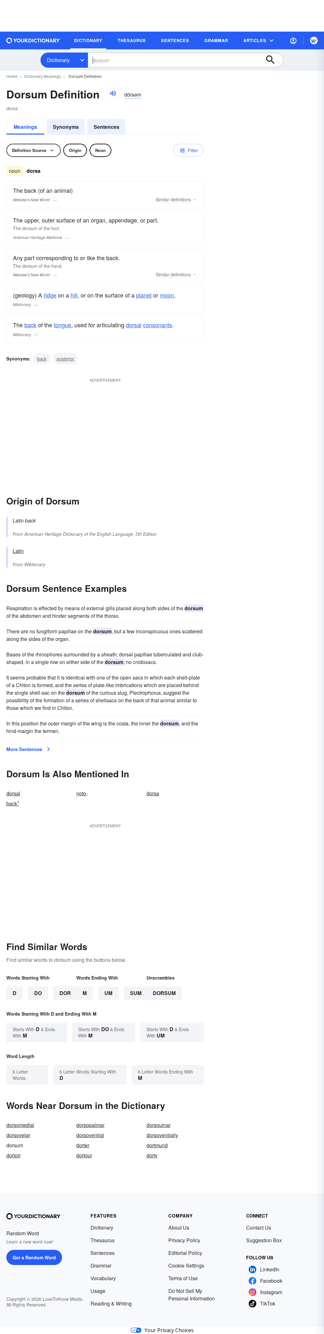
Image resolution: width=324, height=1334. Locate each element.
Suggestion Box (264, 1240)
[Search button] (273, 60)
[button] (293, 40)
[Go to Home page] (33, 40)
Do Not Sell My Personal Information (191, 1294)
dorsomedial (20, 1125)
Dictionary (58, 60)
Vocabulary (103, 1278)
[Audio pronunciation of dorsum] (112, 93)
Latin (18, 550)
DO (38, 993)
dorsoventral (90, 1135)
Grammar (100, 1265)
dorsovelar (18, 1135)
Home (11, 76)
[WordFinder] (314, 40)
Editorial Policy (185, 1252)
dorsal (133, 325)
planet (144, 295)
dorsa (152, 793)
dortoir (13, 1155)
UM (108, 993)
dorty (152, 1155)
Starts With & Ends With (34, 1032)
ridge (50, 295)
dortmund (157, 1145)
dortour (84, 1155)
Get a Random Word (34, 1257)
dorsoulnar (158, 1125)
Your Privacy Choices (169, 1330)
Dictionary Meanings (42, 76)
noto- (82, 793)
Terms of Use (183, 1278)
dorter (82, 1145)
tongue (62, 325)
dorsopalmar (90, 1125)
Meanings (25, 126)
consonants (157, 325)
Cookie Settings (186, 1265)
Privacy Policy (184, 1240)
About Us (178, 1227)
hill (74, 295)
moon (167, 295)
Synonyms (66, 126)
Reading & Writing (111, 1303)
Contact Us (258, 1227)
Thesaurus (102, 1240)
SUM (135, 993)
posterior (65, 358)
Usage (97, 1290)
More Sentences (24, 749)
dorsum (164, 993)
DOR (65, 993)
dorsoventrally (162, 1135)
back (30, 325)
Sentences (106, 126)
